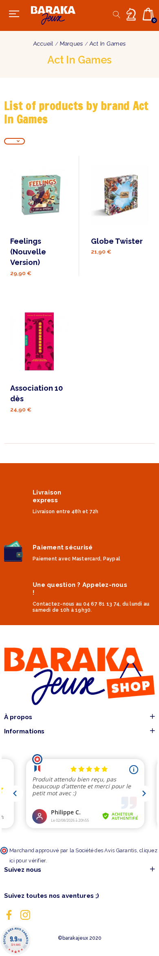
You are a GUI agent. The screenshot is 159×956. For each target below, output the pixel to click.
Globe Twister (117, 241)
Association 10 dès (36, 393)
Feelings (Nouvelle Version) (28, 252)
